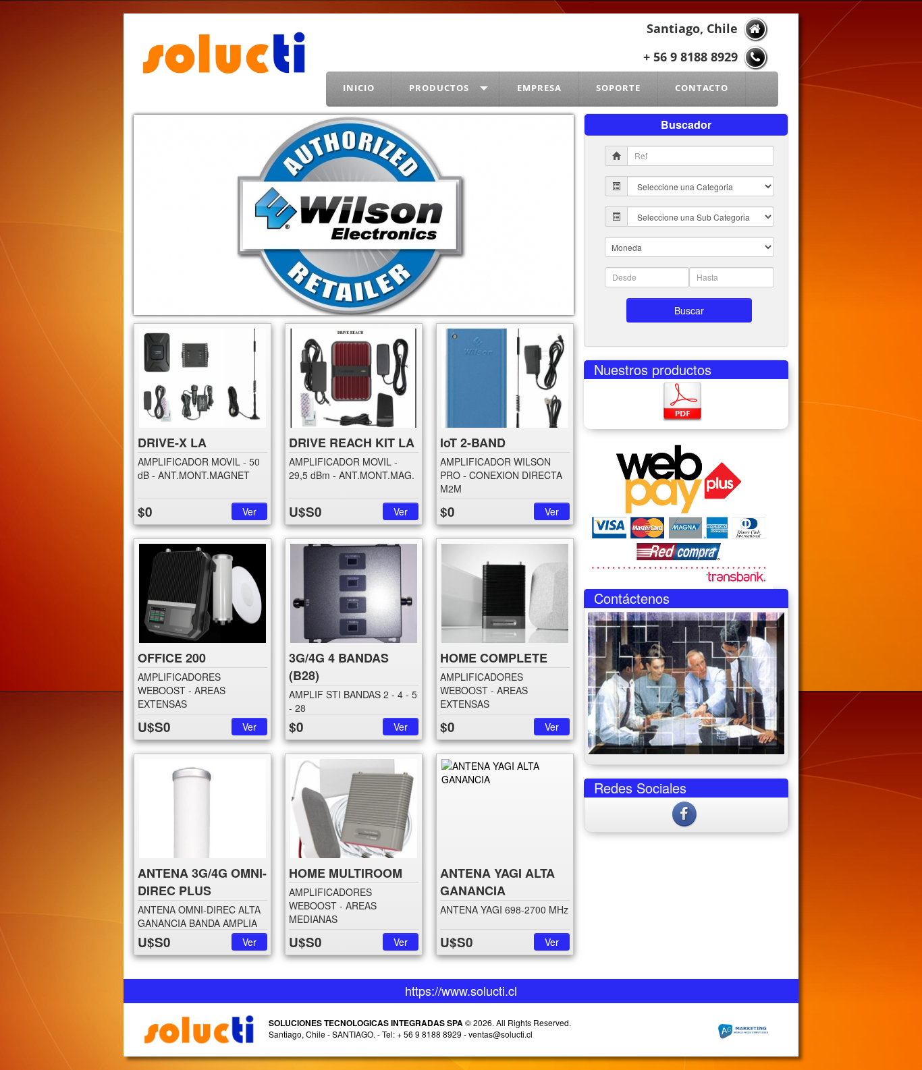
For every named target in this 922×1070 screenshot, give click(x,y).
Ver (249, 511)
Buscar (689, 310)
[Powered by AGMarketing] (742, 1031)
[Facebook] (686, 812)
